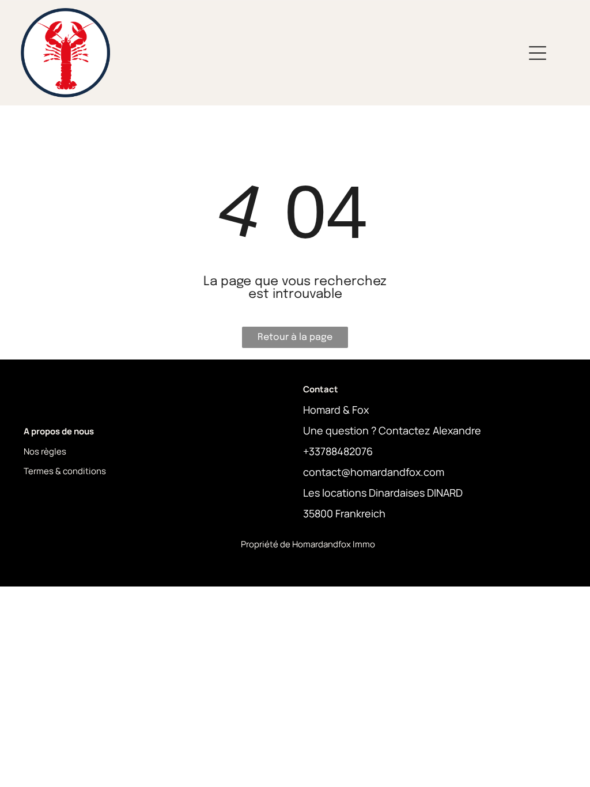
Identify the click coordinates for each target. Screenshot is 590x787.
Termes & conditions (65, 471)
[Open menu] (537, 53)
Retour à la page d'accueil (295, 340)
